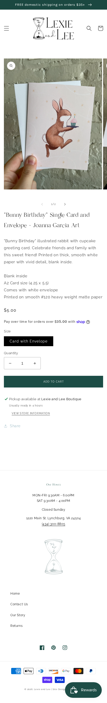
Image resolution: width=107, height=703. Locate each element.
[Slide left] (42, 204)
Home (15, 593)
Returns (16, 626)
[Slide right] (65, 204)
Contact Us (19, 604)
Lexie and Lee (42, 689)
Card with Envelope (29, 341)
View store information (31, 413)
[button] (6, 28)
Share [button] (15, 426)
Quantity (11, 353)
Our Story (17, 615)
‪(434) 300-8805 (53, 524)
